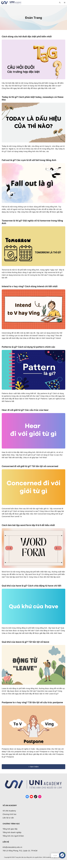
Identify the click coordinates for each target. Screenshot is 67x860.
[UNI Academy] (11, 2)
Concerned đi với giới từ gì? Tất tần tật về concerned (30, 466)
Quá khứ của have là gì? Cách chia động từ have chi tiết (31, 585)
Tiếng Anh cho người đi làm (13, 836)
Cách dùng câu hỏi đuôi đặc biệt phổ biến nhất (27, 36)
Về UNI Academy (9, 811)
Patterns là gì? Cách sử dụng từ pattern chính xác (28, 347)
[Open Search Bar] (59, 2)
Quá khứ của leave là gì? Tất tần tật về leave (25, 642)
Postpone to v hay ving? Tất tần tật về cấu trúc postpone (32, 702)
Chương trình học (9, 814)
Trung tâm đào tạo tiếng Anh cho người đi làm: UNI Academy (33, 857)
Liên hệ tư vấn (8, 818)
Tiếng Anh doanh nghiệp (12, 832)
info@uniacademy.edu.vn (12, 847)
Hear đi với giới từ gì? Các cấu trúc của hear (25, 410)
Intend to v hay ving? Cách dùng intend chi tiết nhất (29, 286)
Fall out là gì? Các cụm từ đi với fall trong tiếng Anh (29, 160)
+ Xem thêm (33, 767)
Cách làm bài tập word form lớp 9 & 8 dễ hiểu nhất (28, 525)
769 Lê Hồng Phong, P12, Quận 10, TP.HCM (20, 851)
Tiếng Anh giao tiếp (10, 829)
